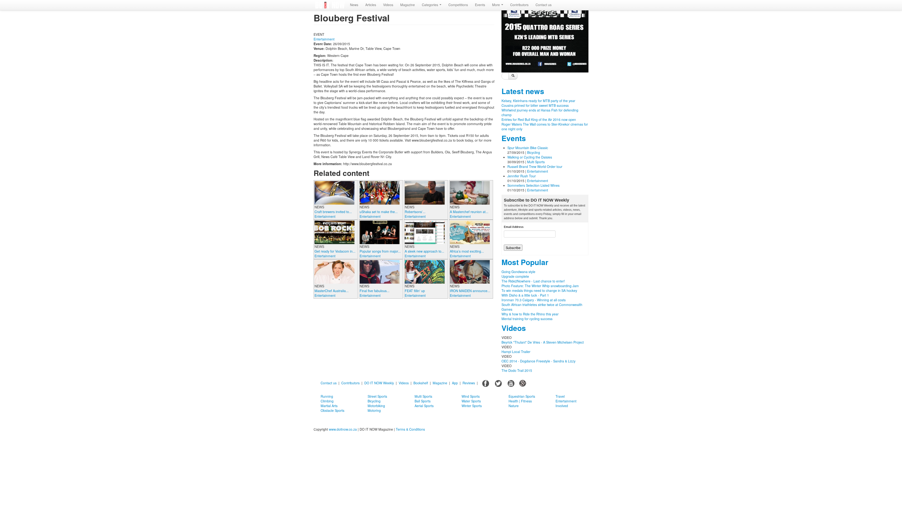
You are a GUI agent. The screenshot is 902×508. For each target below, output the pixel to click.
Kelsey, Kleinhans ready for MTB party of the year (538, 100)
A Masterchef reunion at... (469, 211)
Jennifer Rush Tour (521, 176)
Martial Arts (329, 405)
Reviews (469, 383)
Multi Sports (536, 161)
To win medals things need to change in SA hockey (539, 290)
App (455, 383)
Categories (430, 4)
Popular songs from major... (380, 251)
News (354, 4)
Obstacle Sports (332, 410)
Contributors (519, 4)
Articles (370, 4)
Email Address (514, 227)
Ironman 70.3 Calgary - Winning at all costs (534, 300)
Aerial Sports (424, 405)
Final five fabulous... (374, 290)
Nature (514, 405)
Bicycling (533, 152)
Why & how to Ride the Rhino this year (530, 314)
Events (480, 4)
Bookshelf (420, 383)
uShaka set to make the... (379, 211)
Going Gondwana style (518, 271)
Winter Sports (472, 405)
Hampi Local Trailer (516, 351)
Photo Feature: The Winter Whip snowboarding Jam (540, 285)
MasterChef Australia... (332, 290)
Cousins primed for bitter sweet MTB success (535, 105)
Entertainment (324, 39)
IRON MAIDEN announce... (470, 290)
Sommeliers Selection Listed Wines (533, 185)
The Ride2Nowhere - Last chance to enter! (533, 281)
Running (327, 396)
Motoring (374, 410)
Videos (388, 4)
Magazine (407, 4)
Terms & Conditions (410, 429)
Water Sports (471, 401)
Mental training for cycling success (527, 318)
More (496, 4)
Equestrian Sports (522, 396)
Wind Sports (471, 396)
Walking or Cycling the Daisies (529, 157)
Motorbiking (376, 405)
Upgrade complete (515, 276)
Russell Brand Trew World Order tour (534, 166)
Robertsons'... (415, 211)
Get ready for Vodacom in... (335, 251)
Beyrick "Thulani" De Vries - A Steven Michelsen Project (543, 342)
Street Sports (377, 396)
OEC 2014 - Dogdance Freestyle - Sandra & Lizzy (538, 361)
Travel (560, 396)
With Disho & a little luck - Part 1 (525, 295)
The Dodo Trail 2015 (517, 370)
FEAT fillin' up (415, 290)
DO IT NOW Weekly (379, 383)
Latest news (523, 91)
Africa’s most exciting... (467, 251)
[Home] (330, 5)
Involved (562, 405)
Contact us (544, 4)
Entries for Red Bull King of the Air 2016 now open (539, 119)
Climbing (327, 401)
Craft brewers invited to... (333, 211)
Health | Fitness (520, 401)
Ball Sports (423, 401)
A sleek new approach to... (424, 251)
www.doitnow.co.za (343, 429)
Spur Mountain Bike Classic (527, 147)
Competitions (458, 4)
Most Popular (525, 262)
